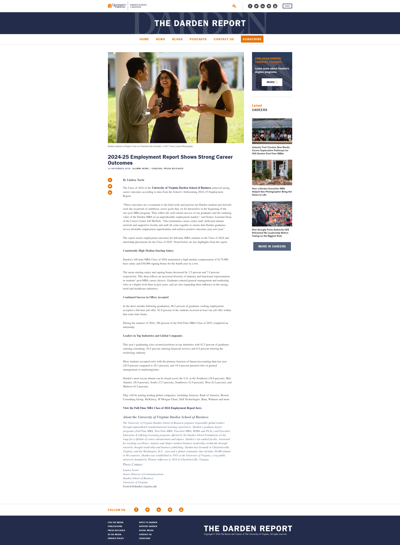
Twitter (256, 6)
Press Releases (173, 168)
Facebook (250, 6)
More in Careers (272, 246)
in (110, 192)
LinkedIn (262, 6)
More (271, 82)
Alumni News (140, 168)
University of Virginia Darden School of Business (181, 188)
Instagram (269, 6)
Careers (157, 168)
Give (287, 6)
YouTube (275, 6)
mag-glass (234, 6)
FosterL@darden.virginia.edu (140, 486)
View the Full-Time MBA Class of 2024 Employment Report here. (162, 408)
